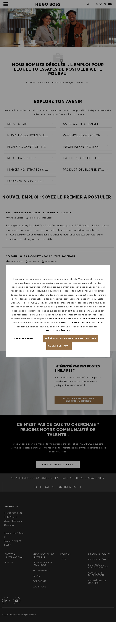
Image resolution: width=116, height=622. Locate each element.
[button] (70, 338)
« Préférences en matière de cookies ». (74, 318)
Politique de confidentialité (80, 322)
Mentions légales (58, 330)
